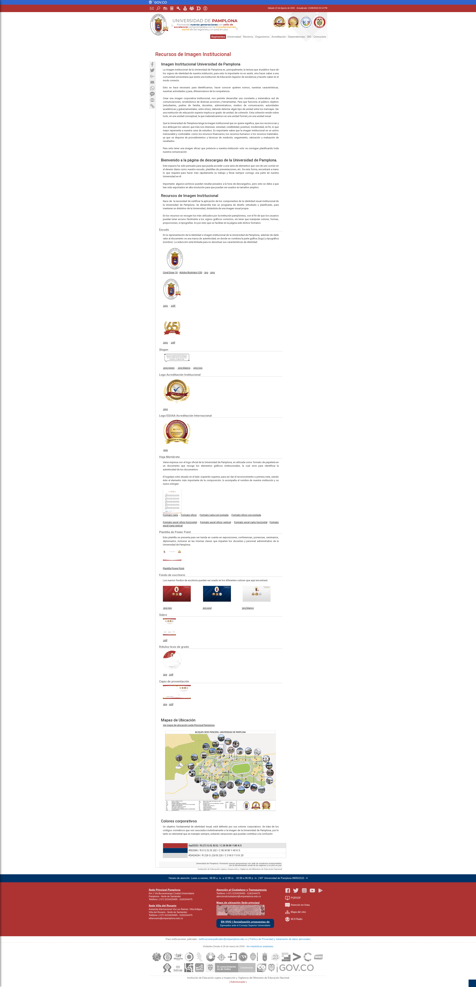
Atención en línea (300, 904)
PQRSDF (296, 897)
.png (212, 272)
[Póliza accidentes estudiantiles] (167, 972)
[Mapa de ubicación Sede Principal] (240, 914)
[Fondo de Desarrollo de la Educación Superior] (178, 972)
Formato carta (170, 515)
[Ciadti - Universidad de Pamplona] (275, 961)
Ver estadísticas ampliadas (259, 946)
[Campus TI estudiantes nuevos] (192, 8)
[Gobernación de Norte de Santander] (253, 961)
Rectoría (248, 36)
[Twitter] (152, 70)
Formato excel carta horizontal (250, 522)
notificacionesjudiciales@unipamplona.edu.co (223, 939)
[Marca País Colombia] (261, 972)
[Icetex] (243, 961)
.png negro (169, 368)
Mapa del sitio (298, 912)
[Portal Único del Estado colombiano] (158, 3)
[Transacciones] (178, 8)
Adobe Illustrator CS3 (190, 272)
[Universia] (297, 961)
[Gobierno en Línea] (178, 961)
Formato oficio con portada (246, 515)
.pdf (173, 305)
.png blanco (184, 368)
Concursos (319, 36)
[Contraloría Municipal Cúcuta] (210, 961)
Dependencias (296, 36)
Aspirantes (218, 36)
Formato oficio (189, 515)
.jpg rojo (167, 608)
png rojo (197, 368)
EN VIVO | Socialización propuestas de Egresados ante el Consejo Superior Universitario (245, 923)
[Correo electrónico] (152, 8)
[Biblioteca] (172, 8)
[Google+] (152, 76)
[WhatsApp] (152, 88)
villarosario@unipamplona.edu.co (166, 918)
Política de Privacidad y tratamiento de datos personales (280, 939)
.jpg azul (207, 608)
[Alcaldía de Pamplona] (264, 961)
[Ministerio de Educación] (167, 961)
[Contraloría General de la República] (189, 961)
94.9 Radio (296, 919)
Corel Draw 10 (170, 272)
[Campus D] (199, 8)
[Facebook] (152, 64)
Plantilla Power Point (173, 568)
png (165, 450)
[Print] (152, 100)
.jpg (206, 272)
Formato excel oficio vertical (215, 522)
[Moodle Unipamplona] (165, 8)
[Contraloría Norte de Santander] (200, 961)
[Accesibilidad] (205, 8)
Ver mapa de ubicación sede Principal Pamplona (189, 725)
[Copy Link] (152, 106)
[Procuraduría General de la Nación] (221, 961)
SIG (309, 36)
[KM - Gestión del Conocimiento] (286, 961)
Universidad (234, 36)
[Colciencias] (230, 972)
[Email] (152, 82)
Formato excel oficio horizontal (180, 522)
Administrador (238, 981)
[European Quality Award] (156, 961)
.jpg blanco (248, 608)
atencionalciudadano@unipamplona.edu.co (238, 896)
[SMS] (152, 94)
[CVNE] (307, 961)
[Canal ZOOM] (318, 961)
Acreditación (278, 36)
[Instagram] (304, 890)
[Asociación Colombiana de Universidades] (188, 972)
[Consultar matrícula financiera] (185, 8)
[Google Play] (320, 890)
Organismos (262, 36)
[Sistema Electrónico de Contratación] (232, 961)
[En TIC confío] (199, 972)
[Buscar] (158, 8)
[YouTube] (312, 890)
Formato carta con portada (214, 515)
